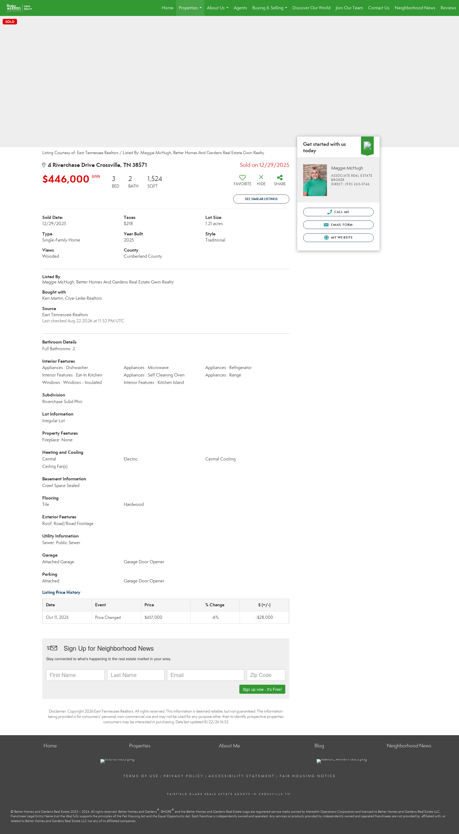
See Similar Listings (261, 199)
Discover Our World (311, 8)
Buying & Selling (270, 10)
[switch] (242, 182)
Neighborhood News (415, 8)
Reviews (448, 8)
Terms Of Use (141, 776)
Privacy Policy (184, 776)
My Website (341, 237)
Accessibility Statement (242, 776)
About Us (219, 10)
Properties (191, 10)
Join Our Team (349, 8)
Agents (240, 8)
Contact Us (378, 8)
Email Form (341, 225)
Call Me (341, 212)
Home (167, 8)
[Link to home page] (22, 8)
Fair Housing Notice (308, 776)
